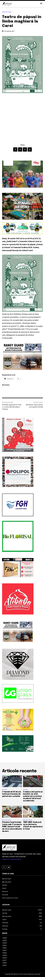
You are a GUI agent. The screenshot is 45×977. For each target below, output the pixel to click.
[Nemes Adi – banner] (22, 228)
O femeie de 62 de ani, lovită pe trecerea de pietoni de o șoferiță (11, 794)
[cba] (22, 174)
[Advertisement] (22, 116)
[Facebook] (15, 149)
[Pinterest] (25, 149)
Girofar (4, 789)
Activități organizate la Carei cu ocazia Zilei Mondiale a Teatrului (11, 407)
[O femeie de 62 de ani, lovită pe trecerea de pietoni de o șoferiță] (12, 781)
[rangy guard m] (22, 356)
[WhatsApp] (30, 149)
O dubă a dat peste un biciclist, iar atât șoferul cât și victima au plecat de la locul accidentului (33, 796)
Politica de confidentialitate (11, 859)
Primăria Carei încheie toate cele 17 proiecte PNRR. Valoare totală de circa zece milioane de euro (12, 826)
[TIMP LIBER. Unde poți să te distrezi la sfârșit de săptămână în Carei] (33, 812)
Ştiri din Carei (6, 12)
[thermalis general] (22, 206)
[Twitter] (20, 149)
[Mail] (8, 867)
